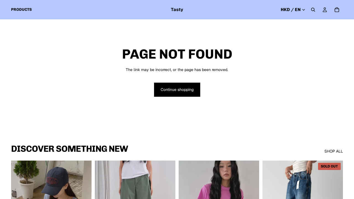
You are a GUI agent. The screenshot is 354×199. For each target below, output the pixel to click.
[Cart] (337, 10)
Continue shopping (177, 89)
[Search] (313, 10)
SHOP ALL (333, 151)
